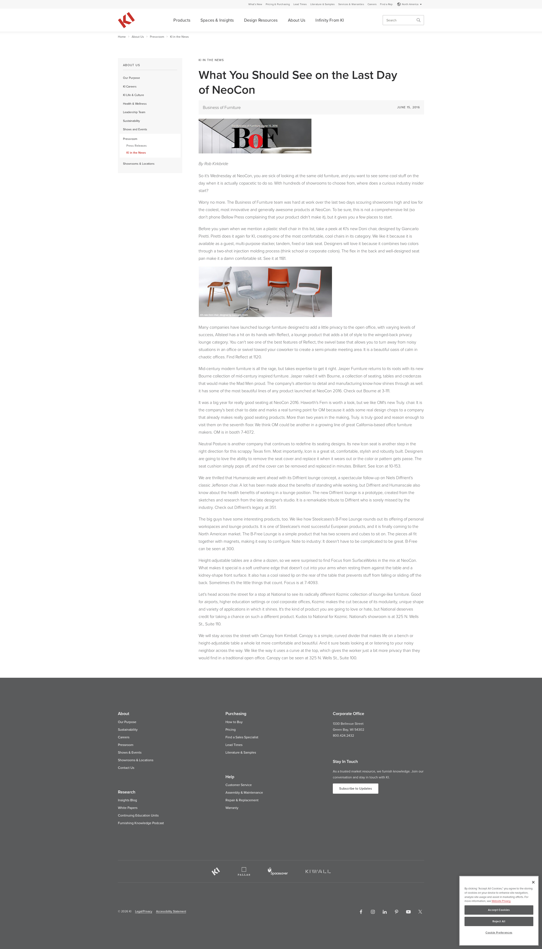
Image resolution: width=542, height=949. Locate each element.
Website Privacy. (501, 901)
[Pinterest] (396, 912)
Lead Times (300, 4)
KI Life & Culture (133, 95)
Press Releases (136, 145)
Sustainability (131, 121)
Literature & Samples (322, 4)
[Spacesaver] (278, 871)
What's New (255, 4)
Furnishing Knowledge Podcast (141, 823)
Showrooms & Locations (139, 163)
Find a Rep (386, 4)
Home (122, 37)
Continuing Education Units (138, 815)
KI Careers (130, 86)
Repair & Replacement (242, 800)
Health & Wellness (135, 104)
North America (410, 4)
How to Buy (234, 721)
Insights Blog (127, 800)
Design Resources (261, 20)
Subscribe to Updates (355, 788)
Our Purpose (131, 78)
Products (181, 20)
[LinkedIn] (385, 912)
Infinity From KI (329, 20)
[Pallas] (244, 871)
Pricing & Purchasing (278, 4)
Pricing (230, 729)
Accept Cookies (499, 910)
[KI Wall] (318, 871)
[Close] (533, 882)
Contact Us (126, 767)
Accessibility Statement (171, 911)
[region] (499, 911)
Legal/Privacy (143, 911)
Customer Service (238, 784)
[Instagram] (373, 912)
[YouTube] (408, 912)
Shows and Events (135, 129)
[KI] (216, 871)
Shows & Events (129, 752)
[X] (420, 912)
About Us (297, 20)
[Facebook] (361, 912)
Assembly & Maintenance (244, 792)
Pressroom (157, 37)
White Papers (127, 807)
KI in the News (179, 37)
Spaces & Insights (217, 20)
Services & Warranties (351, 4)
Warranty (231, 807)
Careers (372, 4)
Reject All (498, 921)
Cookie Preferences (498, 933)
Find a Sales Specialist (241, 737)
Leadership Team (134, 112)
